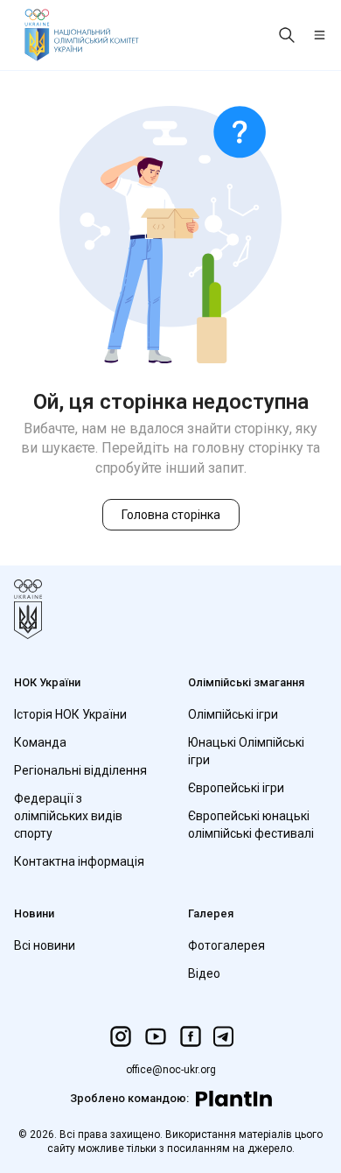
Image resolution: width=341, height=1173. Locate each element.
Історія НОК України (70, 714)
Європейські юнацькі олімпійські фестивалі (251, 824)
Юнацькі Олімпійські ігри (246, 751)
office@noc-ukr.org (171, 1070)
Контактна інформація (79, 861)
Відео (204, 973)
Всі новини (44, 945)
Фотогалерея (226, 945)
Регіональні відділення (80, 770)
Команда (40, 742)
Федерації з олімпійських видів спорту (68, 815)
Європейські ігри (236, 788)
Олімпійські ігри (233, 714)
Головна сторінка (171, 515)
